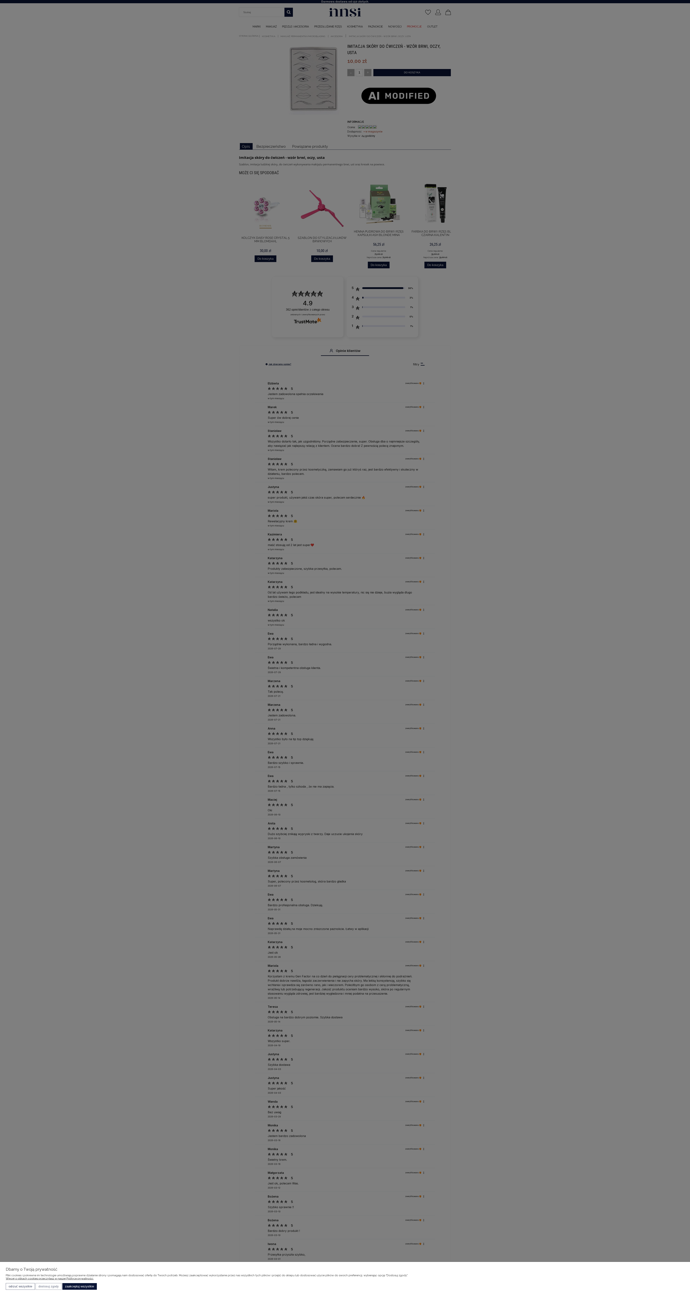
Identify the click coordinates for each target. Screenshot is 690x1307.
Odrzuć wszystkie (20, 1286)
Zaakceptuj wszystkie (79, 1286)
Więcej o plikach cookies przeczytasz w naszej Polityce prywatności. (50, 1278)
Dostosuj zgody (48, 1286)
